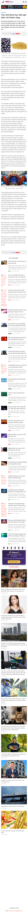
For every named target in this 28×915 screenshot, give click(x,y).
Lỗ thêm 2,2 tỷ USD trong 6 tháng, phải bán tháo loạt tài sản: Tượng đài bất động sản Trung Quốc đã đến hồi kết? (14, 645)
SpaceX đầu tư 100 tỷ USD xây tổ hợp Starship (12, 806)
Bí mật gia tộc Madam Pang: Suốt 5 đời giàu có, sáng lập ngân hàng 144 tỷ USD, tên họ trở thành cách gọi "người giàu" (13, 617)
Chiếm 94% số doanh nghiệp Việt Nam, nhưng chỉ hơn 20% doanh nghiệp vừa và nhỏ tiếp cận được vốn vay (13, 700)
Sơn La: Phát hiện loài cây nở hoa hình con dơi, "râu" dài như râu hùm (17, 277)
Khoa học (3, 12)
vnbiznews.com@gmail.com (16, 910)
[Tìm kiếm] (23, 2)
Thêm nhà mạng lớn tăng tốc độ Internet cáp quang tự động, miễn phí (17, 535)
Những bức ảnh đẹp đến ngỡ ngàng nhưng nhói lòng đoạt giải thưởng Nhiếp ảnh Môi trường (17, 505)
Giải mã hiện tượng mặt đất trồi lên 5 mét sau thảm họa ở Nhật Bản (16, 325)
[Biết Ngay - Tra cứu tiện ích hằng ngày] (14, 6)
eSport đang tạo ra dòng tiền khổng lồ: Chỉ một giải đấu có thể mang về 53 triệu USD (17, 491)
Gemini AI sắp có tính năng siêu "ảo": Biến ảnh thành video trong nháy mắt (17, 408)
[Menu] (26, 2)
